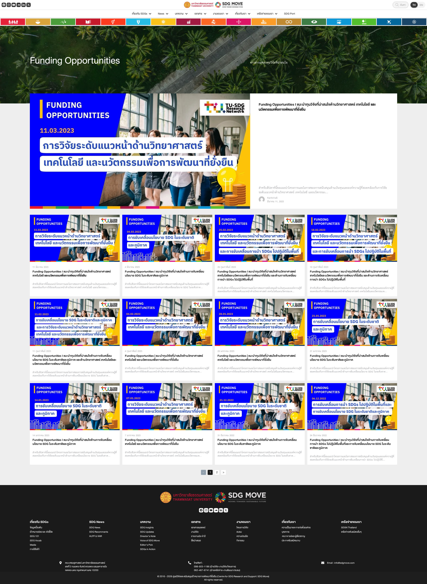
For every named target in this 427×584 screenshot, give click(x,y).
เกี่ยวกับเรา (240, 14)
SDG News (96, 522)
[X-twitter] (28, 5)
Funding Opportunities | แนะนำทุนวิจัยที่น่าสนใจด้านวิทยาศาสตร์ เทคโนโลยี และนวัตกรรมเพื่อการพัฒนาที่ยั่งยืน (164, 357)
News (161, 14)
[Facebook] (4, 5)
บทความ (179, 14)
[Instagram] (9, 5)
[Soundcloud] (19, 5)
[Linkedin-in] (23, 5)
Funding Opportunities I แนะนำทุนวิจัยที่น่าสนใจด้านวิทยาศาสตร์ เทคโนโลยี (317, 106)
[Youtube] (14, 5)
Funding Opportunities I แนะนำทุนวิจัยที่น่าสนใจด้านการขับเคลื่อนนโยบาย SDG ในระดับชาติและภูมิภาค (164, 273)
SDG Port (289, 14)
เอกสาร (198, 14)
